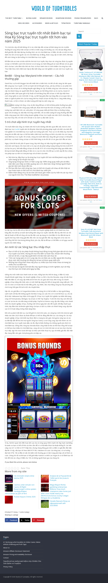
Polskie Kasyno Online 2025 (25, 497)
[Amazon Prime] (97, 85)
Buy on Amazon (90, 89)
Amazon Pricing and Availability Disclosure (17, 554)
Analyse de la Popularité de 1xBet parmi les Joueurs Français (60, 478)
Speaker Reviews (46, 18)
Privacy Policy (8, 567)
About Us (6, 548)
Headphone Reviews (63, 18)
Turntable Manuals (82, 23)
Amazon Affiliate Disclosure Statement (16, 551)
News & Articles (51, 23)
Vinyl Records (23, 23)
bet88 (17, 129)
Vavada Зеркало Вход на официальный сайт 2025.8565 (60, 503)
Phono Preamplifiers (82, 18)
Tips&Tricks (66, 23)
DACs (96, 18)
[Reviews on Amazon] (87, 85)
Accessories (37, 23)
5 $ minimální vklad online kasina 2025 (24, 477)
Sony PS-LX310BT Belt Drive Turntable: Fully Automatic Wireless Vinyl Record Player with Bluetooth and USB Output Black (91, 233)
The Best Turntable (13, 18)
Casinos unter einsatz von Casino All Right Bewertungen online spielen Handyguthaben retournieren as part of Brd (20, 489)
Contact (6, 558)
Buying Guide (31, 18)
